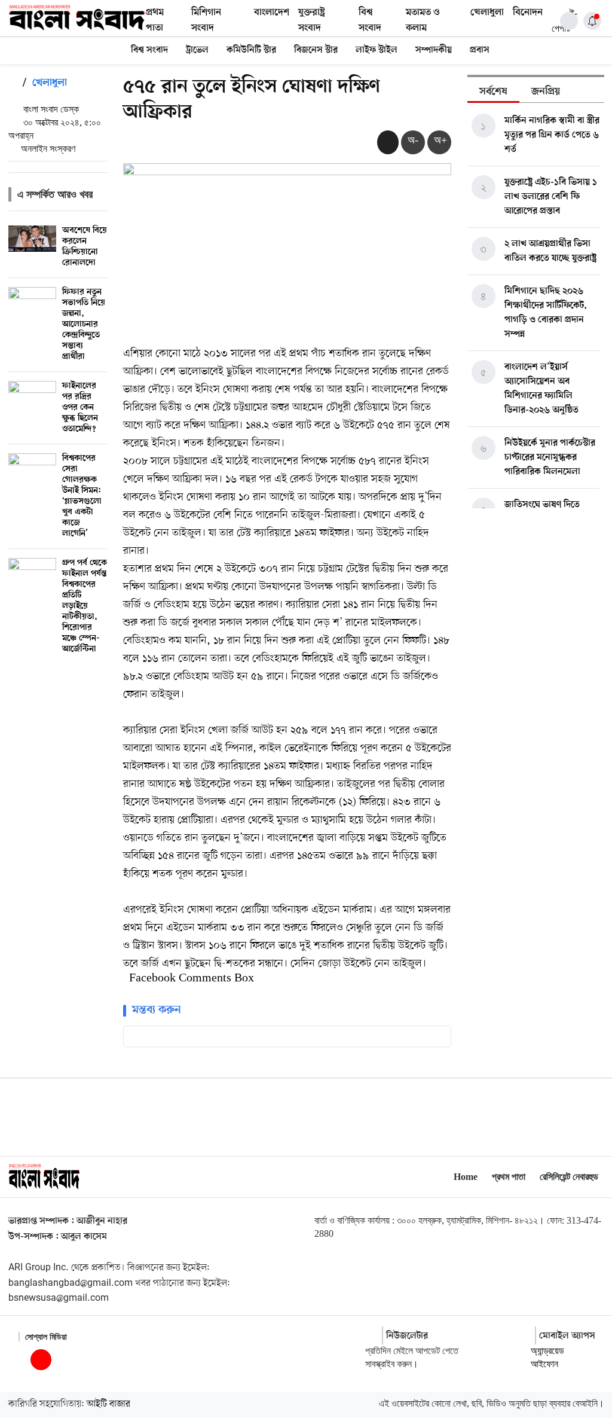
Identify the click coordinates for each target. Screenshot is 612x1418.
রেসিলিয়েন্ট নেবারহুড (569, 1177)
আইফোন (544, 1364)
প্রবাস (479, 50)
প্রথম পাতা (508, 1177)
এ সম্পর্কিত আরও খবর (55, 194)
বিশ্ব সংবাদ (149, 50)
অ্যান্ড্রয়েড (547, 1351)
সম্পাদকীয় (433, 50)
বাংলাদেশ (271, 13)
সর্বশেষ (493, 92)
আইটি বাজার (108, 1404)
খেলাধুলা (487, 13)
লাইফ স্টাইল (376, 50)
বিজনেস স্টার (316, 50)
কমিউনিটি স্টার (251, 50)
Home (466, 1177)
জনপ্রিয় (545, 92)
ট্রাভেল (197, 50)
